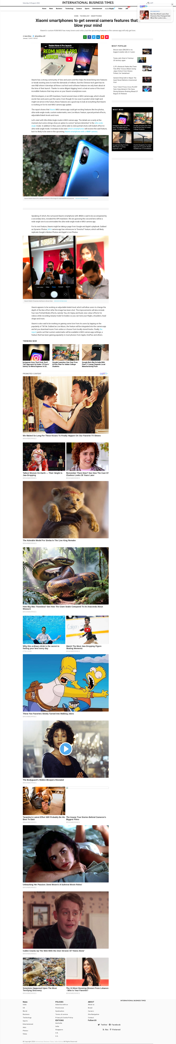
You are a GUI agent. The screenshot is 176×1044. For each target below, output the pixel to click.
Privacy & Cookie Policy (64, 1017)
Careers (91, 1011)
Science (79, 8)
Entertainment (97, 8)
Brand (90, 1008)
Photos (25, 1030)
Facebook (116, 1025)
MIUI (49, 229)
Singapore (59, 1029)
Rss (106, 1030)
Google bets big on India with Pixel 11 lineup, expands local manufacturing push (93, 364)
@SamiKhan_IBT (39, 36)
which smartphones (76, 129)
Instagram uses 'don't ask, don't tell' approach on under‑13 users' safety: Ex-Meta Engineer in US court (36, 365)
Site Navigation (93, 1014)
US (24, 1008)
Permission (59, 1008)
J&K (126, 8)
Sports (87, 8)
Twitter (103, 1025)
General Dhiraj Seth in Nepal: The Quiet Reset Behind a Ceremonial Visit (125, 80)
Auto (24, 1027)
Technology (69, 8)
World (25, 1011)
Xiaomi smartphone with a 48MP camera (81, 131)
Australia (58, 1023)
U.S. (56, 1036)
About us (91, 1004)
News (51, 8)
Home (44, 8)
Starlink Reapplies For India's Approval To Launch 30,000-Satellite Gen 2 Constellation (143, 146)
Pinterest (116, 1030)
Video (120, 8)
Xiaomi (52, 109)
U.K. (56, 1033)
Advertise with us (61, 1004)
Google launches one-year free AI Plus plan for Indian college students (65, 364)
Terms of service (61, 1014)
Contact (91, 1017)
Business (59, 8)
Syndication (59, 1011)
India (24, 1004)
